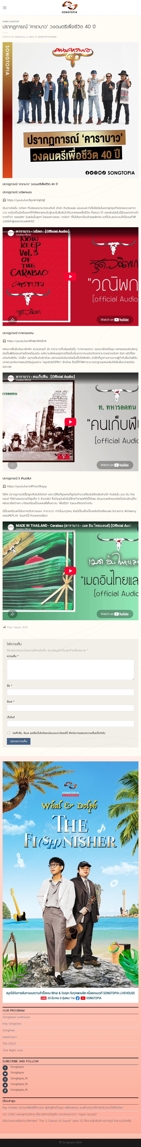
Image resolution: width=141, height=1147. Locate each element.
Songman (9, 1030)
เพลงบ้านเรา (10, 1037)
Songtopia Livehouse (16, 1017)
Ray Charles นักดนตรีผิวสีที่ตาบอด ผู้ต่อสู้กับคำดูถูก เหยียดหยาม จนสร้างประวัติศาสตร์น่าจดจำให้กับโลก (63, 1108)
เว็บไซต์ (11, 717)
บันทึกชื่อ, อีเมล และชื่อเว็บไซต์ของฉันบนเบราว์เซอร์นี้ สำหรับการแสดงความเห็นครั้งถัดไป (59, 733)
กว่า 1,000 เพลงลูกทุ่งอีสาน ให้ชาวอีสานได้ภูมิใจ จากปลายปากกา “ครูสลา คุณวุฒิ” (50, 1114)
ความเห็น (13, 656)
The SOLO (9, 1044)
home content (11, 21)
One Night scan (13, 1050)
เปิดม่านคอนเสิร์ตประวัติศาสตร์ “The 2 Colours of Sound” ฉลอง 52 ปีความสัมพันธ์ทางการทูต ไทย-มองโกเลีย (67, 1121)
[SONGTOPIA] (70, 8)
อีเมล (10, 701)
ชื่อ (9, 686)
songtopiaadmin (47, 36)
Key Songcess (12, 1024)
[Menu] (5, 7)
